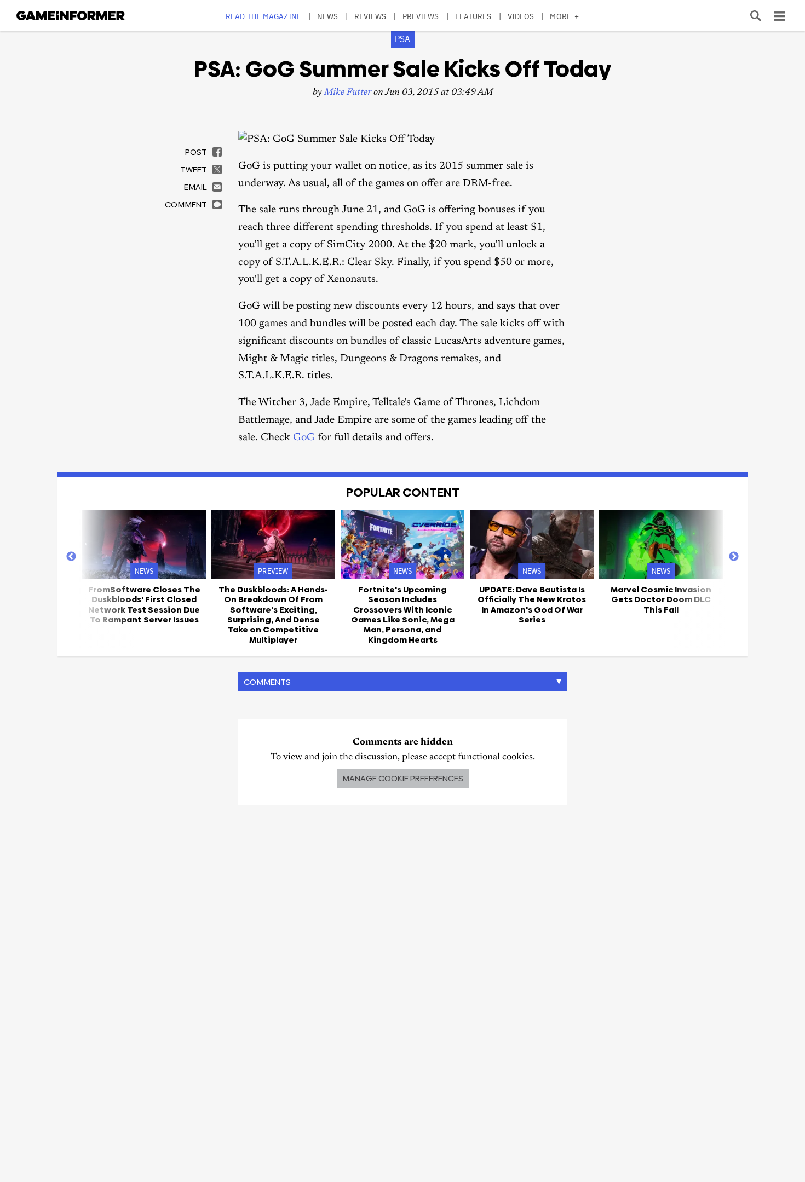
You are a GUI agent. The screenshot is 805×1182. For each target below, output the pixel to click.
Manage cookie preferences (402, 778)
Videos (521, 16)
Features (473, 16)
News (327, 16)
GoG (304, 438)
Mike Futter (347, 92)
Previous (71, 556)
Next (733, 556)
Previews (421, 16)
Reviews (370, 16)
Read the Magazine (263, 16)
